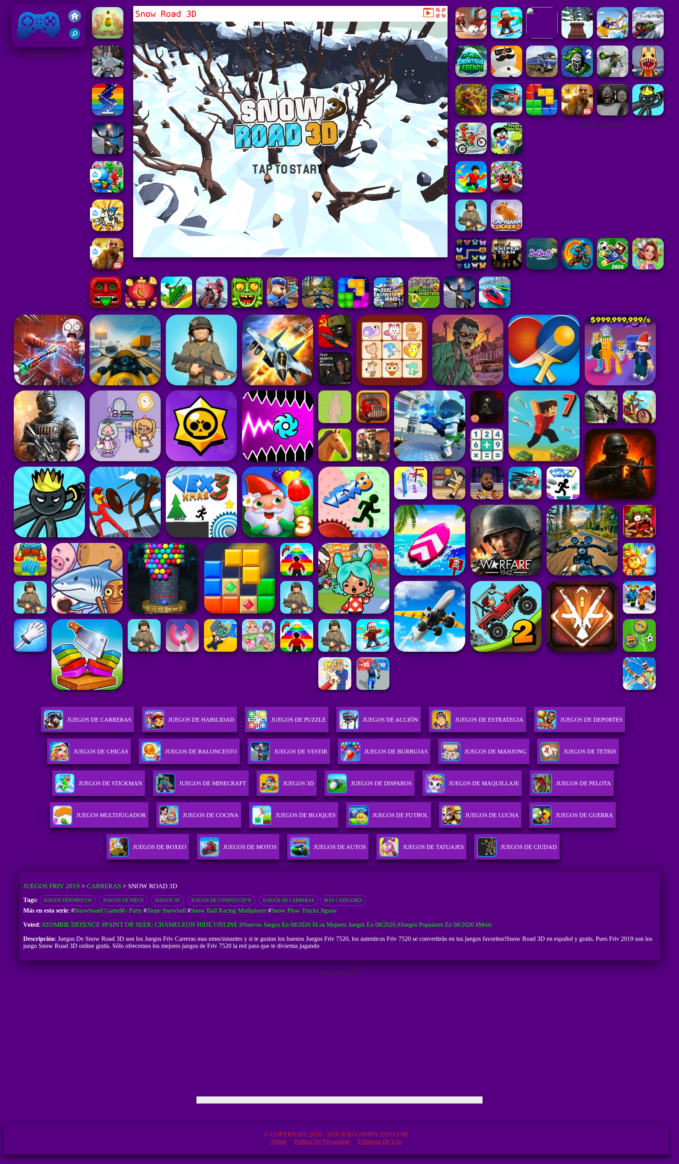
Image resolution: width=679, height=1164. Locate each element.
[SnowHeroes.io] (506, 74)
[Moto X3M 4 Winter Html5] (471, 151)
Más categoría (343, 900)
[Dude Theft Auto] (388, 305)
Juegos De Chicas (100, 751)
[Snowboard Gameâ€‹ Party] (542, 36)
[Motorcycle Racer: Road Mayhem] (318, 305)
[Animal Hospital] (648, 74)
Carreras (104, 886)
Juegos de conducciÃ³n (221, 900)
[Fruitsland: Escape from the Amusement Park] (506, 190)
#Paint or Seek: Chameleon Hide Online (170, 924)
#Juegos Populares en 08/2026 (435, 924)
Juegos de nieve (123, 900)
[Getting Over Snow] (612, 36)
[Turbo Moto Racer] (107, 74)
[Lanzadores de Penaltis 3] (424, 305)
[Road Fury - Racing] (506, 113)
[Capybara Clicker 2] (506, 228)
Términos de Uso (379, 1141)
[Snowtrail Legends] (471, 74)
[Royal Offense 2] (577, 74)
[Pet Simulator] (107, 36)
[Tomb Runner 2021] (105, 305)
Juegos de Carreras (288, 900)
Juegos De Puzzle (298, 720)
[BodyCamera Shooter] (471, 228)
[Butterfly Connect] (542, 267)
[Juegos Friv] (74, 17)
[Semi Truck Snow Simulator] (542, 74)
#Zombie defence (71, 924)
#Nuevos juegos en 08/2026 (275, 924)
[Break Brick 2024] (107, 113)
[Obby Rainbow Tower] (471, 190)
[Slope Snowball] (471, 36)
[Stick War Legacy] (648, 113)
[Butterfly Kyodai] (471, 267)
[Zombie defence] (107, 190)
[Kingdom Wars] (107, 228)
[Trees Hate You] (506, 151)
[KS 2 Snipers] (612, 74)
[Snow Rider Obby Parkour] (506, 36)
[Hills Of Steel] (176, 305)
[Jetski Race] (494, 305)
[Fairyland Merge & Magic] (648, 267)
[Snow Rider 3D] (577, 36)
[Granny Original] (612, 113)
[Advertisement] (43, 179)
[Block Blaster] (542, 113)
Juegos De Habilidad (201, 720)
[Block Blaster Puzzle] (353, 305)
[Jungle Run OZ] (247, 305)
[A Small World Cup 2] (612, 267)
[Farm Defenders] (471, 113)
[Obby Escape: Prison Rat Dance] (282, 305)
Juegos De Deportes (591, 720)
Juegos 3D (167, 900)
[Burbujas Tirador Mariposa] (141, 305)
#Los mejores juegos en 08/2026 (354, 924)
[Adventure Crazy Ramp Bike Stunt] (577, 267)
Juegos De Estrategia (489, 720)
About (278, 1141)
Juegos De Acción (390, 720)
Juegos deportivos (67, 900)
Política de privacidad (321, 1141)
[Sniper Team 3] (506, 267)
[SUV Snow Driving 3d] (648, 36)
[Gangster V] (107, 267)
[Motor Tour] (212, 305)
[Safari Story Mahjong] (107, 151)
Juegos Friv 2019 (51, 886)
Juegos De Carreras (99, 720)
